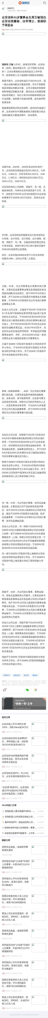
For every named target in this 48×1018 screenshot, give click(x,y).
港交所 (26, 675)
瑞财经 (7, 29)
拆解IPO (6, 675)
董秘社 (35, 675)
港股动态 (16, 675)
